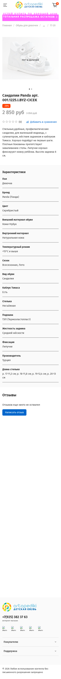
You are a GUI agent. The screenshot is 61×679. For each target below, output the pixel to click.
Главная (7, 25)
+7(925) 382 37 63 (15, 617)
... (44, 25)
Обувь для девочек (27, 25)
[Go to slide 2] (31, 89)
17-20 (53, 25)
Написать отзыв (14, 412)
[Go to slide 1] (29, 89)
